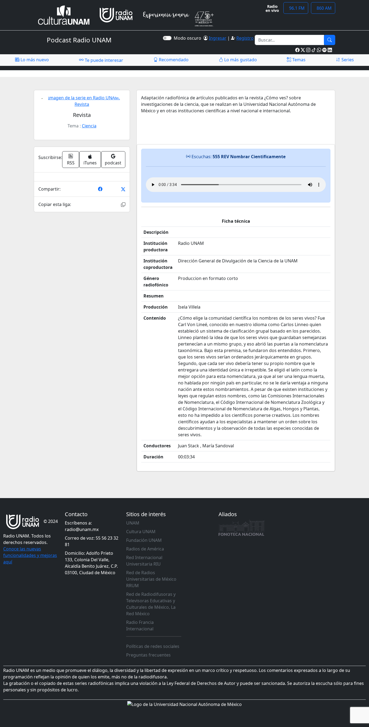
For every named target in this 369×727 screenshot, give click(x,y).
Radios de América (145, 549)
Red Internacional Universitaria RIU (144, 560)
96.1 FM (296, 8)
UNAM (132, 523)
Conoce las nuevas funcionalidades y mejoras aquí (30, 555)
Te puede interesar (103, 60)
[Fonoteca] (241, 528)
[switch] (167, 38)
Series (347, 60)
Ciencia (89, 126)
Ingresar (217, 38)
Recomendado (173, 60)
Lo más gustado (240, 60)
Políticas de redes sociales (152, 646)
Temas (298, 60)
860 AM (323, 8)
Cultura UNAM (141, 532)
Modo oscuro (188, 38)
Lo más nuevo (34, 60)
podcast (113, 163)
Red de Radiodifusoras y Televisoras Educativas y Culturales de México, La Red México (151, 604)
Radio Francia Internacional (140, 625)
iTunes (90, 163)
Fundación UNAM (144, 540)
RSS (71, 163)
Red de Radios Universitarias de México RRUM (151, 579)
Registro (245, 38)
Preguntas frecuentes (148, 655)
